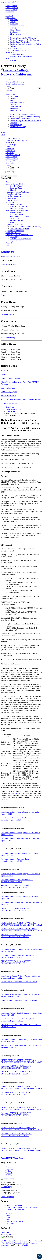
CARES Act (32, 1207)
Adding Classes (15, 212)
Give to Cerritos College (14, 1221)
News (8, 1215)
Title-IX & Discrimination (15, 1210)
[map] (3, 295)
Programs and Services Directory (25, 40)
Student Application (17, 54)
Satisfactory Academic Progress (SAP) (19, 235)
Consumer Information (9, 403)
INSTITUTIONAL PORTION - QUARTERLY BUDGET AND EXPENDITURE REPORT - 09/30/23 (21, 1088)
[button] (8, 86)
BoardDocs (14, 24)
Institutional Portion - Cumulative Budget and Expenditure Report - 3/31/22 (17, 956)
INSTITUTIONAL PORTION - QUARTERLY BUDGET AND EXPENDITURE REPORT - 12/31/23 (21, 1108)
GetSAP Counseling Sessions (20, 239)
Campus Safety (18, 50)
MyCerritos (14, 20)
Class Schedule (15, 30)
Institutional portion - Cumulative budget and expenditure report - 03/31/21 (17, 860)
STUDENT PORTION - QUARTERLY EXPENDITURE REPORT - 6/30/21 (16, 887)
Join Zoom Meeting (8, 338)
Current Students (12, 8)
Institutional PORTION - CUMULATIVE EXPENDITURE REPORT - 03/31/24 (16, 1135)
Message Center (11, 198)
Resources (4, 370)
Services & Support (13, 155)
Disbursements (11, 202)
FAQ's (12, 222)
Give (7, 58)
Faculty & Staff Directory (23, 38)
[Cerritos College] (8, 1179)
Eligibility (13, 190)
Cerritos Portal (20, 42)
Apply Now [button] (10, 52)
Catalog (13, 28)
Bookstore (14, 32)
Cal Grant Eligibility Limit (19, 229)
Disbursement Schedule (18, 206)
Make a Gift (10, 142)
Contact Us (7, 251)
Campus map (6, 1187)
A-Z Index (9, 16)
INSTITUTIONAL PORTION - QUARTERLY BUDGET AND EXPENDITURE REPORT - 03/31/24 (21, 1129)
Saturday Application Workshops (17, 192)
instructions (15, 793)
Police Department (7, 1197)
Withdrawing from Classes (19, 216)
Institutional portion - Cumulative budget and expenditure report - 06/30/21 (17, 881)
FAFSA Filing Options (9, 392)
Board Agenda (6, 1234)
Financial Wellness (12, 200)
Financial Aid (10, 151)
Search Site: (14, 167)
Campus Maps (11, 60)
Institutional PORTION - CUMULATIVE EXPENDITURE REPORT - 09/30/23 (16, 1093)
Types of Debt (15, 218)
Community (10, 12)
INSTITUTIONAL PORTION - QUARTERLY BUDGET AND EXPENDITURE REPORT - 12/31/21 (21, 924)
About (8, 147)
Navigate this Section (9, 176)
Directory (9, 1219)
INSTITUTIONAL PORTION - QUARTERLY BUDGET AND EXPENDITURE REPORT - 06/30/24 (21, 1149)
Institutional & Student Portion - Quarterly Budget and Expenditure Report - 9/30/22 (20, 995)
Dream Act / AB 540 (13, 233)
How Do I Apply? (16, 186)
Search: (13, 88)
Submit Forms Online (13, 194)
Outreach (9, 243)
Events (8, 1217)
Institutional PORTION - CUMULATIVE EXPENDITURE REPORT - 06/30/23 (16, 1067)
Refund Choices (16, 204)
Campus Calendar (7, 314)
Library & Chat (15, 34)
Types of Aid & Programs (15, 231)
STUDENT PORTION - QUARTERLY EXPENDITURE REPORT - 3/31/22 (16, 962)
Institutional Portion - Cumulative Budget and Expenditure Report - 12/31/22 (17, 1020)
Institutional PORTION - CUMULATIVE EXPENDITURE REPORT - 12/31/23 (16, 1114)
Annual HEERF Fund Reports (13, 1158)
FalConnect (10, 1224)
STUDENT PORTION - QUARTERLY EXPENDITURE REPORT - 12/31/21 (16, 936)
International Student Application (22, 56)
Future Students (11, 6)
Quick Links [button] (10, 18)
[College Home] (21, 74)
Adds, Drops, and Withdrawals (17, 210)
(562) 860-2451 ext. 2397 (10, 256)
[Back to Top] (7, 1237)
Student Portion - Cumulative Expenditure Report (19, 982)
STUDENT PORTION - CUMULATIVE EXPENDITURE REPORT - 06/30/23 (16, 1073)
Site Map (4, 1241)
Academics (10, 153)
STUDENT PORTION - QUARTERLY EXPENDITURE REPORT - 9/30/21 (16, 909)
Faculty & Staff (11, 10)
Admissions (10, 149)
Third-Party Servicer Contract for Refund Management (21, 399)
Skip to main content (8, 2)
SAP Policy (14, 237)
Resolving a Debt (16, 220)
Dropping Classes (16, 214)
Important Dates (16, 188)
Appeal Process (15, 241)
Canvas (12, 22)
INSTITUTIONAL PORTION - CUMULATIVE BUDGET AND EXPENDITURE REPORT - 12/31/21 (21, 930)
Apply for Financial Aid (14, 184)
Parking (16, 48)
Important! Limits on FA (14, 225)
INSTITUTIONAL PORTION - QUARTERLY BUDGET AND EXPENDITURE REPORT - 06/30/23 (21, 1061)
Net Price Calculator (8, 396)
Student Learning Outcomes (11, 378)
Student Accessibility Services (16, 1207)
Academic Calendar (17, 26)
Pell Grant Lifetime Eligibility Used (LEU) (25, 227)
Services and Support (13, 409)
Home (8, 182)
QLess (3, 374)
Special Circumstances (14, 196)
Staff (7, 245)
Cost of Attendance (8, 388)
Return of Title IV (16, 208)
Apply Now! (5, 1232)
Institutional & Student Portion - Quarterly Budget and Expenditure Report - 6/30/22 (20, 977)
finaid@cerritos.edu (9, 264)
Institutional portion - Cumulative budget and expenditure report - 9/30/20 (17, 819)
